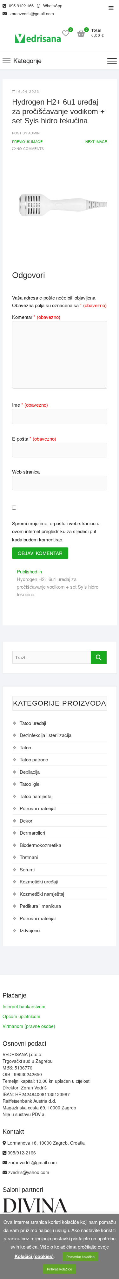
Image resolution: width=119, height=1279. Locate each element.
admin (33, 132)
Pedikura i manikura (40, 905)
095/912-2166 (21, 1152)
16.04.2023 (27, 91)
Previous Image (27, 141)
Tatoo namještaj (36, 796)
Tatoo (25, 747)
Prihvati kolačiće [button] (59, 1268)
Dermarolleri (32, 832)
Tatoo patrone (34, 759)
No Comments (30, 148)
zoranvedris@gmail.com (31, 13)
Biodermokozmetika (40, 845)
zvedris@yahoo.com (28, 1172)
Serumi (27, 869)
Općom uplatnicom (21, 1016)
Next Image (96, 141)
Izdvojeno (30, 930)
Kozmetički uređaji (39, 881)
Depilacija (30, 771)
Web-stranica (26, 471)
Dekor (26, 820)
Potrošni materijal (38, 808)
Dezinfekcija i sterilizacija (45, 735)
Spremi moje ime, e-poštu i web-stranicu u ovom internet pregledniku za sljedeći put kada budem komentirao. (55, 531)
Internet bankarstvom (24, 1006)
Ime (30, 404)
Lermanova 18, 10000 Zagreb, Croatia (45, 1143)
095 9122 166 (21, 6)
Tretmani (29, 857)
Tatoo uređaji (33, 723)
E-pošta (34, 438)
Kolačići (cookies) (34, 1256)
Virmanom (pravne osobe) (29, 1026)
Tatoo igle (29, 783)
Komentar (36, 316)
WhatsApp (52, 6)
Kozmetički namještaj (42, 893)
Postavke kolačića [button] (80, 1256)
